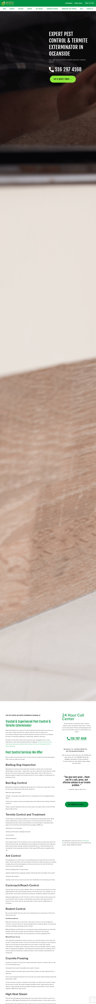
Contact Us (90, 9)
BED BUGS (21, 9)
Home (4, 9)
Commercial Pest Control (69, 9)
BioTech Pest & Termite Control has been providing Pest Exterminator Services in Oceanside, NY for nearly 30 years (29, 744)
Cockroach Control (52, 9)
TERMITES (29, 9)
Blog (81, 9)
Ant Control (39, 9)
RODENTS (12, 9)
